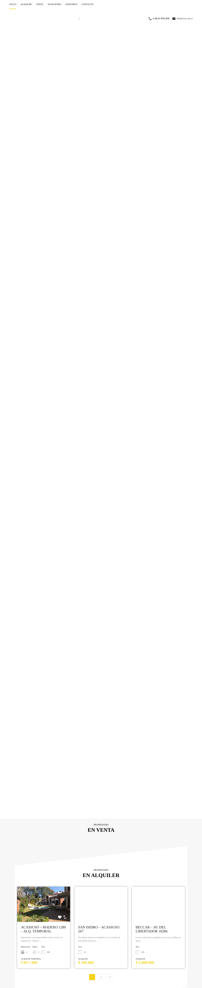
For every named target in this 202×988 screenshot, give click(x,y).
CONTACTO (87, 4)
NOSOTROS (71, 4)
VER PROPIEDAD (43, 914)
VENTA (39, 4)
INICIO (12, 4)
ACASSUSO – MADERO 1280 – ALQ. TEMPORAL (43, 929)
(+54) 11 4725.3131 (161, 18)
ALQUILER (26, 4)
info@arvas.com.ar (185, 18)
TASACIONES (54, 4)
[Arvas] (41, 24)
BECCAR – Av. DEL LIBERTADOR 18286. (152, 929)
